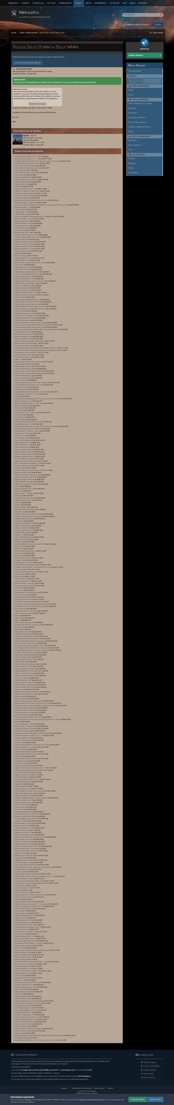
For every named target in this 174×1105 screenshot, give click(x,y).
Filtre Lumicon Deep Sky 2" (24, 622)
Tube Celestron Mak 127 (23, 332)
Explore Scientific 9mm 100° (24, 488)
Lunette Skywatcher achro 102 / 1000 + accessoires (32, 382)
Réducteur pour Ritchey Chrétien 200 (27, 692)
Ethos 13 (18, 620)
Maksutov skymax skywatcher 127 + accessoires (31, 904)
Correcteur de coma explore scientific (28, 565)
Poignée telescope (21, 532)
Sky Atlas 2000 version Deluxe (25, 509)
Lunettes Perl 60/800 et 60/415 (25, 318)
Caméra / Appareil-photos (139, 127)
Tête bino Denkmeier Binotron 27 (26, 572)
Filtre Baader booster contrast (25, 848)
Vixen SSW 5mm (21, 608)
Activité (142, 3)
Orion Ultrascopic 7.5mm (23, 251)
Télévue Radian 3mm (22, 364)
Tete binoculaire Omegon (24, 267)
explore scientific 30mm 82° (24, 901)
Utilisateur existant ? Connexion (138, 24)
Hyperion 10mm (20, 468)
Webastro (13, 3)
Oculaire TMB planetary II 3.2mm (26, 652)
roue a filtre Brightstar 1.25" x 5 (26, 1010)
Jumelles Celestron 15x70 (24, 738)
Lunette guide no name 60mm (25, 823)
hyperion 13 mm (20, 918)
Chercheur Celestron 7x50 (24, 795)
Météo (88, 3)
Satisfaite (132, 140)
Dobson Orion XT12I (22, 929)
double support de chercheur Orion (27, 1017)
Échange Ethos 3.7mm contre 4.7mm (27, 814)
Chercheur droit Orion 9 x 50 (25, 925)
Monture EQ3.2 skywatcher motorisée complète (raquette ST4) (37, 348)
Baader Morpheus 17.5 (23, 207)
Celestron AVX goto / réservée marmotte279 (30, 837)
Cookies (110, 1088)
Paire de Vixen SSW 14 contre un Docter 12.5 (30, 281)
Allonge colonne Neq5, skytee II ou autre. (29, 770)
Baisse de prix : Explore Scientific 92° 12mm (30, 262)
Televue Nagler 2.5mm (23, 260)
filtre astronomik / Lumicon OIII (25, 1021)
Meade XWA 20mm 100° (23, 632)
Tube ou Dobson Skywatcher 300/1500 (28, 302)
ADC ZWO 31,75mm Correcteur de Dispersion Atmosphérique (36, 350)
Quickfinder (19, 186)
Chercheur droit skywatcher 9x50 (26, 636)
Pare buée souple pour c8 (24, 781)
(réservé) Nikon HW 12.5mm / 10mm (27, 163)
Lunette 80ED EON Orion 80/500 (26, 369)
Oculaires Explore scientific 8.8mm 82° (28, 717)
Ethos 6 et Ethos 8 (21, 419)
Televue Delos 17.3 (21, 212)
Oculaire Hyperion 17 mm (23, 968)
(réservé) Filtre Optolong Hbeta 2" (27, 343)
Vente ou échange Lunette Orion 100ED (28, 846)
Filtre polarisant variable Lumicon (26, 708)
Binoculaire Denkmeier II (23, 177)
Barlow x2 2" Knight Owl (23, 285)
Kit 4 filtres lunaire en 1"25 (24, 424)
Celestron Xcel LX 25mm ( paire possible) (29, 514)
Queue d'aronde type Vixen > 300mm (28, 429)
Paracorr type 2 (20, 574)
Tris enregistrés (137, 82)
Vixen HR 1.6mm (20, 595)
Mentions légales (149, 1062)
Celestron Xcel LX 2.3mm (23, 500)
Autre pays (133, 173)
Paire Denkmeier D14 (22, 569)
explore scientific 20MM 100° (25, 915)
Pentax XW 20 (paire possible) (25, 440)
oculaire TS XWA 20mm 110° (25, 1015)
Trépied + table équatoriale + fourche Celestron (31, 798)
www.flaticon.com (67, 1070)
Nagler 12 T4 (19, 535)
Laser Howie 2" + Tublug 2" (24, 493)
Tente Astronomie (21, 170)
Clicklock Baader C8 (22, 786)
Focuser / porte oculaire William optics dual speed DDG (34, 325)
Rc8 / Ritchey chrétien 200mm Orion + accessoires (32, 648)
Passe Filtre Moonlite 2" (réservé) (26, 172)
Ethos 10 (18, 486)
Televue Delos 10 (21, 885)
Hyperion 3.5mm (20, 853)
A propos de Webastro (151, 1066)
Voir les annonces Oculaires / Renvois (27, 63)
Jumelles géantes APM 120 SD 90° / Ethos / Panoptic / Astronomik (38, 161)
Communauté (65, 3)
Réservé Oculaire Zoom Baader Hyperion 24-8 (31, 309)
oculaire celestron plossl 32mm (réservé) (29, 1028)
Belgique (132, 163)
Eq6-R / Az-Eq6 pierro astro (24, 835)
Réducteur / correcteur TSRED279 (26, 484)
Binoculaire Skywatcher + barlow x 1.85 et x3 (30, 645)
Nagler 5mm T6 (20, 980)
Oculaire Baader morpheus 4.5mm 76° (28, 927)
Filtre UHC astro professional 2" (26, 643)
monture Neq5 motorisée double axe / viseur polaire (33, 867)
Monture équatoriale (22, 698)
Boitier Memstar (20, 175)
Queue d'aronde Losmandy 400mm (27, 295)
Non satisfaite (134, 145)
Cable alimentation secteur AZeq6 (27, 611)
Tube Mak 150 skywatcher (24, 634)
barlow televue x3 (21, 1026)
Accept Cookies (138, 1099)
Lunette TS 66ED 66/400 (23, 821)
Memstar (18, 253)
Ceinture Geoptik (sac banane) (25, 454)
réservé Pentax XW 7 (22, 447)
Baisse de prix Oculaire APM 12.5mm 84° (29, 362)
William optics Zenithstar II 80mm (26, 855)
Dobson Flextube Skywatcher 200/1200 (28, 422)
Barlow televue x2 (21, 959)
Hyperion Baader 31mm (23, 472)
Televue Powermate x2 (23, 182)
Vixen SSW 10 (20, 410)
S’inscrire (158, 24)
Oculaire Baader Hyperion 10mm (26, 1019)
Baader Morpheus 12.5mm (24, 336)
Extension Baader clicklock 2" (25, 456)
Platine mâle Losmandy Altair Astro (27, 272)
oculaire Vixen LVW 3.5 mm (24, 984)
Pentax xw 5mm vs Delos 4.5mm (26, 964)
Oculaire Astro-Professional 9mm (26, 592)
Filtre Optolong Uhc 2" (23, 445)
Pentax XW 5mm (21, 948)
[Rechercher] (161, 15)
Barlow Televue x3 (21, 255)
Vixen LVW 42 (20, 618)
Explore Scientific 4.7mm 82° (25, 246)
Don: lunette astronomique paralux (27, 168)
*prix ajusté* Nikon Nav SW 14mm (27, 865)
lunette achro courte (22, 913)
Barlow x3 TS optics (22, 387)
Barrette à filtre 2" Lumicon (24, 666)
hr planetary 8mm (21, 1038)
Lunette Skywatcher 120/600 (25, 258)
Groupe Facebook (149, 1077)
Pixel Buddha (44, 1070)
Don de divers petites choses (25, 498)
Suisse (131, 168)
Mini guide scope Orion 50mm (25, 313)
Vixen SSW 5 (19, 415)
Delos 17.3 (19, 359)
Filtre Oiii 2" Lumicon (22, 678)
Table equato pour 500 (23, 225)
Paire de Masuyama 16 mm (24, 345)
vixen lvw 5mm (20, 1033)
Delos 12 (18, 505)
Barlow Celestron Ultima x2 (24, 659)
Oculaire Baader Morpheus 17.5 (26, 292)
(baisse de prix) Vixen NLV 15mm (26, 931)
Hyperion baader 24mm (23, 952)
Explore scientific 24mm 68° (25, 452)
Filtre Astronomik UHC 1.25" (24, 936)
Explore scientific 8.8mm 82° (25, 449)
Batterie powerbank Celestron (25, 242)
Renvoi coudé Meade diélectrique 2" (27, 299)
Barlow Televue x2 (21, 507)
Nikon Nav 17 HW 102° (23, 830)
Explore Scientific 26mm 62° (24, 465)
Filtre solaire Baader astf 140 (25, 793)
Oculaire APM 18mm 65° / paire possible (29, 625)
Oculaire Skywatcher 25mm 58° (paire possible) (31, 322)
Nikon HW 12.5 (20, 512)
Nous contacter (99, 1088)
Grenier (78, 3)
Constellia (38, 3)
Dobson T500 (20, 542)
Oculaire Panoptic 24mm (23, 657)
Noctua (50, 3)
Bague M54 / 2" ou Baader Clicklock (27, 315)
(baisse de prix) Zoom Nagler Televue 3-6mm (30, 895)
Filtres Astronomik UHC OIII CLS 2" (27, 156)
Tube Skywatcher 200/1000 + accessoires (29, 385)
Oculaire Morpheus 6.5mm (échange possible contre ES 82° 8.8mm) (38, 719)
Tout (130, 150)
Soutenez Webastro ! (136, 55)
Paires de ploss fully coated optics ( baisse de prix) (32, 950)
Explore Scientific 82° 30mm (24, 244)
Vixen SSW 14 (20, 265)
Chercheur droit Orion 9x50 (24, 599)
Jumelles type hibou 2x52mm (25, 518)
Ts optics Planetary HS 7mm (24, 357)
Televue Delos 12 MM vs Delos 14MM (51, 32)
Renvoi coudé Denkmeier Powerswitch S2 (29, 701)
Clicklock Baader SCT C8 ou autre (26, 671)
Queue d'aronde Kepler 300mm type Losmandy (31, 327)
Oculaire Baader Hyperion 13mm (26, 987)
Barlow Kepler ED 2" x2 (23, 232)
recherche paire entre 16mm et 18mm (28, 874)
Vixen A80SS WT (21, 228)
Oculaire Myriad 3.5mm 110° (24, 828)
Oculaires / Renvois (136, 117)
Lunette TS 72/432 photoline (25, 841)
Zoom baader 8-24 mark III (24, 839)
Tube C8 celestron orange (24, 320)
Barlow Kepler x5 (21, 661)
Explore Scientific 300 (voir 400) (26, 189)
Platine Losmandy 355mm (24, 378)
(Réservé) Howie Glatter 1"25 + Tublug (28, 158)
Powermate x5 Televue (23, 433)
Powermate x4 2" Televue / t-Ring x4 (27, 431)
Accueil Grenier (134, 71)
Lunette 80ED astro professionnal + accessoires (31, 392)
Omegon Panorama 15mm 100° (26, 477)
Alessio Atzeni (33, 1070)
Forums (25, 3)
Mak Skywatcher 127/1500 (24, 338)
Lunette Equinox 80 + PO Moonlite (27, 728)
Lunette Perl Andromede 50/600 (26, 193)
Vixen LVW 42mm (21, 749)
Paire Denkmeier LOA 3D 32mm (26, 687)
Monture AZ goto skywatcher (25, 731)
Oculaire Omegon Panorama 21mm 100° (29, 470)
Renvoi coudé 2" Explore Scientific (27, 726)
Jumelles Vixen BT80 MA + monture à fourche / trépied (34, 567)
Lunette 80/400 (20, 756)
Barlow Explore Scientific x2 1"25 (26, 394)
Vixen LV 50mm (20, 742)
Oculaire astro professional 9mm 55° (27, 638)
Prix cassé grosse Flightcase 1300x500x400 (30, 341)
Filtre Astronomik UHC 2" (23, 375)
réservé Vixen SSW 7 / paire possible (28, 412)
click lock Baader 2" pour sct (24, 878)
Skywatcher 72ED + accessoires (26, 202)
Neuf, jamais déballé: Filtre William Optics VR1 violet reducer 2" (36, 329)
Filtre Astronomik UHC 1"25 (24, 278)
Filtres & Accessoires (137, 122)
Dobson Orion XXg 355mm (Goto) (26, 694)
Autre (130, 132)
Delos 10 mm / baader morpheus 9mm (28, 971)
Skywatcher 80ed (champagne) (26, 655)
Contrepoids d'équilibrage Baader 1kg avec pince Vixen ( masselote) (38, 398)
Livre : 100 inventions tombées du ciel (28, 463)
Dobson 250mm (20, 696)
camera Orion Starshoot (23, 998)
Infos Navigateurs (84, 1076)
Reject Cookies (155, 1099)
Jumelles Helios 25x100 (23, 869)
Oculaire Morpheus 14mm (24, 862)
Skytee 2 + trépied (21, 560)
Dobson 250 (19, 495)
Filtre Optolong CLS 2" (23, 442)
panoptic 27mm (20, 975)
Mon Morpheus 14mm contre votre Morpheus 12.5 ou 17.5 (35, 876)
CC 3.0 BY (88, 1070)
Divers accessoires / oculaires (25, 613)
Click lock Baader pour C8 (24, 800)
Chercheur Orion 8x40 (22, 761)
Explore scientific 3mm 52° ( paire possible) (30, 516)
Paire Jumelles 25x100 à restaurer (27, 758)
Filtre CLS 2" (19, 548)
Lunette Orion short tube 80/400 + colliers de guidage (33, 733)
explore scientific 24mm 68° (24, 955)
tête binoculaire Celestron (24, 991)
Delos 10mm (19, 994)
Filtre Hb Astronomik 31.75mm (25, 908)
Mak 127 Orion (20, 546)
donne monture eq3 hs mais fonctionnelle (29, 1001)
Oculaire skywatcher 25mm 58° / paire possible (31, 641)
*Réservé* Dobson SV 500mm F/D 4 (27, 191)
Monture (132, 108)
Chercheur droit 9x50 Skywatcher (26, 461)
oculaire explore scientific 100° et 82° (28, 1003)
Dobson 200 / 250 (21, 380)
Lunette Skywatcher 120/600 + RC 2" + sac (29, 735)
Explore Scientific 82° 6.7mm (25, 249)
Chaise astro (19, 521)
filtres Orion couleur (22, 989)
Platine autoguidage (22, 689)
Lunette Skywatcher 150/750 (25, 724)
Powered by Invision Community (87, 1093)
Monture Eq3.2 (20, 297)
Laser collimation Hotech (23, 715)
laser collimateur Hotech (23, 1005)
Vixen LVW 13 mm (21, 805)
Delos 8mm (19, 890)
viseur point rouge (21, 934)
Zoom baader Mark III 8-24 (24, 752)
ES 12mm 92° (19, 627)
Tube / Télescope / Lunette (140, 103)
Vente (130, 90)
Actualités (114, 3)
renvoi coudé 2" (20, 911)
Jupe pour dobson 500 (23, 288)
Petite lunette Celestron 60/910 (26, 366)
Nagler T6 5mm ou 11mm (24, 775)
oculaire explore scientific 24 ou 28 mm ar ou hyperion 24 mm (36, 1040)
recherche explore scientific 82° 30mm (28, 982)
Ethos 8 (17, 396)
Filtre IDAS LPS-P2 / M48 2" (24, 482)
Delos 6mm (19, 899)
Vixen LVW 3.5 (20, 576)
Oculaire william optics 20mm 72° (26, 851)
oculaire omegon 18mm (23, 996)
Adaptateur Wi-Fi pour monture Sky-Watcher (30, 606)
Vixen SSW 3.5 (20, 417)
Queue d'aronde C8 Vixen (24, 765)
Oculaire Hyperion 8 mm (23, 966)
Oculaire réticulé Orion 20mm (25, 712)
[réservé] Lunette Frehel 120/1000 (26, 941)
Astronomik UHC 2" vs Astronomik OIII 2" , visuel (31, 961)
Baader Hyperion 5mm (23, 221)
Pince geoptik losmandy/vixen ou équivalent (30, 791)
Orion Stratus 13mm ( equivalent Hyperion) (30, 373)
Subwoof (33, 135)
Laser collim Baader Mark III (24, 537)
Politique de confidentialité (82, 1088)
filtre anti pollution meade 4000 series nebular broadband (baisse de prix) (40, 1035)
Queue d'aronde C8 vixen (23, 802)
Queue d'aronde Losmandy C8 (25, 668)
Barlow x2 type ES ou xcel (24, 401)
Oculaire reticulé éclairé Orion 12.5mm (28, 237)
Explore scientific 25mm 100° (25, 816)
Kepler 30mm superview (23, 525)
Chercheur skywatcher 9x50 (24, 740)
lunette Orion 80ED (21, 871)
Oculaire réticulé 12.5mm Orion (25, 710)
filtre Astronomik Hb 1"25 (24, 920)
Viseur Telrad (19, 553)
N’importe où (150, 15)
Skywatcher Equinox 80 (23, 777)
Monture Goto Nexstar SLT (24, 334)
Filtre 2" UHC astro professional (26, 664)
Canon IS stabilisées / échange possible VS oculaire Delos (35, 216)
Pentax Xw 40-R (20, 408)
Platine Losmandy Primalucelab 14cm (27, 475)
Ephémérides (100, 3)
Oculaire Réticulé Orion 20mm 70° (26, 818)
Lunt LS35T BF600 (21, 311)
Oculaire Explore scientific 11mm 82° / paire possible (33, 650)
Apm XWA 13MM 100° (22, 405)
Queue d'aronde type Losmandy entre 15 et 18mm (32, 745)
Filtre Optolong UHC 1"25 (24, 276)
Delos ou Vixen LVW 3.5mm (24, 673)
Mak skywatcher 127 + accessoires (27, 747)
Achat (131, 95)
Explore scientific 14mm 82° (25, 583)
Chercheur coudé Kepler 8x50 (25, 523)
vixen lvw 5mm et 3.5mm (23, 1024)
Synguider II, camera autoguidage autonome (30, 604)
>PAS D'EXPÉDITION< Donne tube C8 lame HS (31, 306)
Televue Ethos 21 (21, 184)
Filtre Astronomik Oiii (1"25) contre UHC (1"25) (31, 768)
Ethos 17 (18, 502)
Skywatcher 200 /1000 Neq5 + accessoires (29, 943)
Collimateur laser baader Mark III (26, 860)
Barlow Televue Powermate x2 (25, 551)
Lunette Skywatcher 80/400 (24, 597)
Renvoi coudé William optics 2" (25, 938)
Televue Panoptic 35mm (23, 290)
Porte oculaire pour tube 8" (24, 458)
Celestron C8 (19, 784)
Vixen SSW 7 (19, 590)
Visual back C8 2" (21, 763)
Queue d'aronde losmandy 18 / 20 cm (28, 779)
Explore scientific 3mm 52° (24, 530)
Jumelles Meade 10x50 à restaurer (27, 754)
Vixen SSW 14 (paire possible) (25, 165)
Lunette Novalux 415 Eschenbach (26, 195)
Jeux (124, 3)
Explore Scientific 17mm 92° (24, 218)
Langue (64, 1088)
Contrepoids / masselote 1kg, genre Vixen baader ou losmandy (37, 426)
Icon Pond (53, 1070)
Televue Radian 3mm (22, 528)
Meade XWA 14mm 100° (23, 680)
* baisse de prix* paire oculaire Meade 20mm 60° (32, 883)
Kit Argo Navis (20, 230)
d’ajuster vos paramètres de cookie (91, 1099)
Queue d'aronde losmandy (24, 788)
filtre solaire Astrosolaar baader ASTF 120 (29, 906)
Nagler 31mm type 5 (22, 825)
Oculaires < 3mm (21, 435)
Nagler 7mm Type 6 (22, 539)
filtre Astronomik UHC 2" (23, 1012)
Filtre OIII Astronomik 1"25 (24, 558)
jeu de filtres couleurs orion (24, 1008)
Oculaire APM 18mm (22, 239)
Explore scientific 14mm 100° (25, 682)
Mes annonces (137, 80)
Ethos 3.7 (18, 491)
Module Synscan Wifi (22, 389)
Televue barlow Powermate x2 (25, 685)
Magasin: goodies (149, 1070)
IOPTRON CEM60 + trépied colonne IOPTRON (31, 544)
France (131, 158)
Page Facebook (148, 1074)
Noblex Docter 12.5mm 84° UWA (26, 283)
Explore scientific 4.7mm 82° (25, 585)
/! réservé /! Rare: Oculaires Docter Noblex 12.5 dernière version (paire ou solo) (42, 205)
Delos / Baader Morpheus (24, 945)
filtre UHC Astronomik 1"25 (24, 897)
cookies (28, 1099)
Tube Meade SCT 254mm (24, 562)
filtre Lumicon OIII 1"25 (23, 892)
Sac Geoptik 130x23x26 (23, 772)
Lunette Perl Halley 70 (22, 198)
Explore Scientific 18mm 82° (24, 355)
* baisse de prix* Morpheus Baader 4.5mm (29, 881)
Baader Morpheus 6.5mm (23, 223)
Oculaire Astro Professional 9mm (26, 235)
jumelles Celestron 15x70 (24, 922)
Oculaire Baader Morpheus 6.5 (25, 675)
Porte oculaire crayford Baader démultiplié (30, 371)
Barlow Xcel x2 (20, 555)
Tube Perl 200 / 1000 (22, 578)
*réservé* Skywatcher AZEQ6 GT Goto (28, 274)
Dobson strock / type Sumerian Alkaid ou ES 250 (31, 200)
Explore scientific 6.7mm (23, 581)
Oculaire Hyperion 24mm (23, 973)
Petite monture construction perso (27, 304)
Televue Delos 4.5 (21, 209)
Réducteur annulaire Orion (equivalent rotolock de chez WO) (36, 705)
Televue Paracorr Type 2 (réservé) (27, 179)
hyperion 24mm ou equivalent (25, 1031)
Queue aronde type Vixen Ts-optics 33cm (29, 403)
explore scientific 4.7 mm (23, 978)
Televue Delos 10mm (22, 214)
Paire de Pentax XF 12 (22, 888)
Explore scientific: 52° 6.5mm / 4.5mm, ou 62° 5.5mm (33, 703)
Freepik (24, 1070)
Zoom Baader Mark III (22, 438)
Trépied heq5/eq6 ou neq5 (24, 812)
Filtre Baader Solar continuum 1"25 (27, 352)
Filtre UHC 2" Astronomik (24, 269)
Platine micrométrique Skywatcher (27, 601)
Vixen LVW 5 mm (21, 809)
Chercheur (132, 113)
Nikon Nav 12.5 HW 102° (23, 832)
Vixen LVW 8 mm (21, 807)
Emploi (132, 3)
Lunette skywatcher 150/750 (24, 844)
